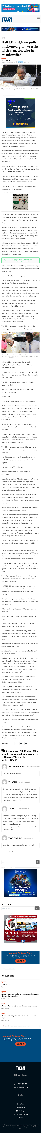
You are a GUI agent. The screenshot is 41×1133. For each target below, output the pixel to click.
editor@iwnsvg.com (21, 1087)
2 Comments (6, 999)
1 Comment (6, 1008)
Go (37, 908)
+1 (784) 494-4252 (21, 1084)
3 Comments (6, 987)
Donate (19, 961)
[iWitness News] (20, 1068)
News (3, 37)
